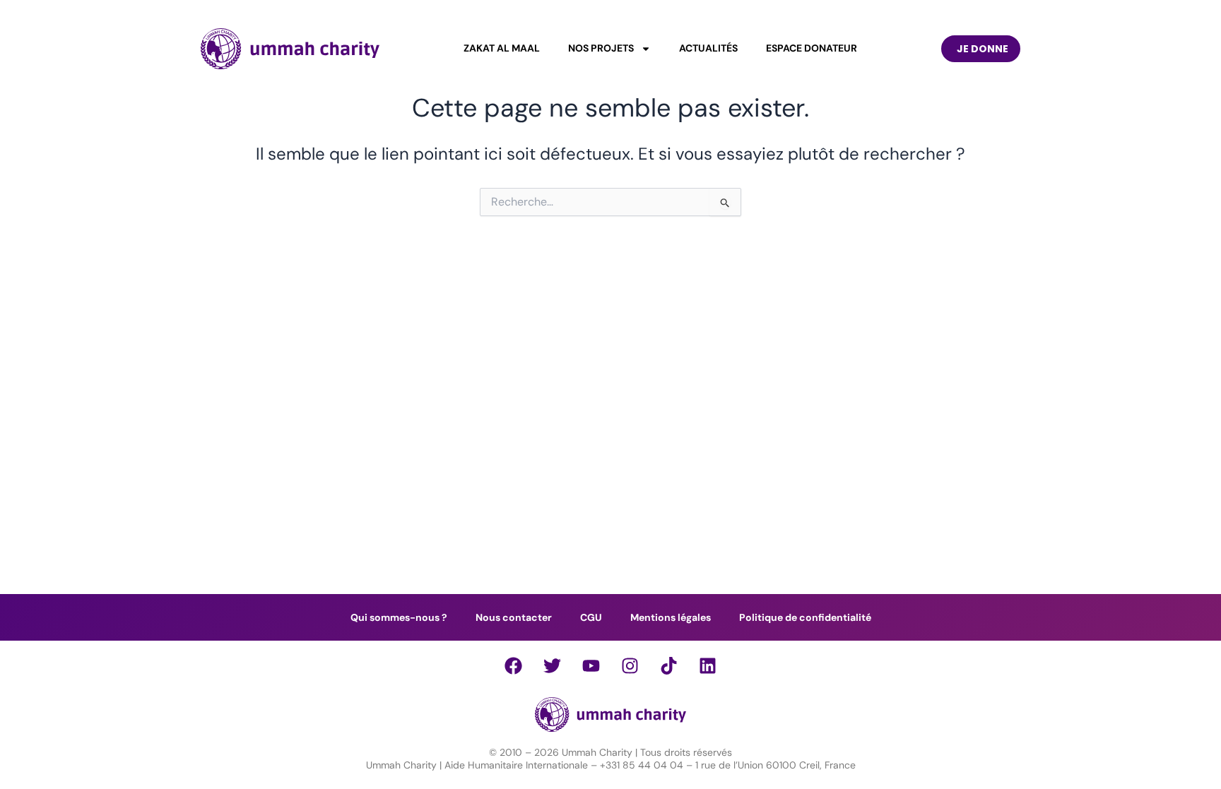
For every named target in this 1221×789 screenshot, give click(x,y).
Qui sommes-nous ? (398, 617)
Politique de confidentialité (805, 617)
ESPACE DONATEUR (811, 49)
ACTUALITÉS (708, 49)
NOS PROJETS (601, 49)
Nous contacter (514, 617)
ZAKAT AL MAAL (502, 49)
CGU (591, 617)
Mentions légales (670, 617)
